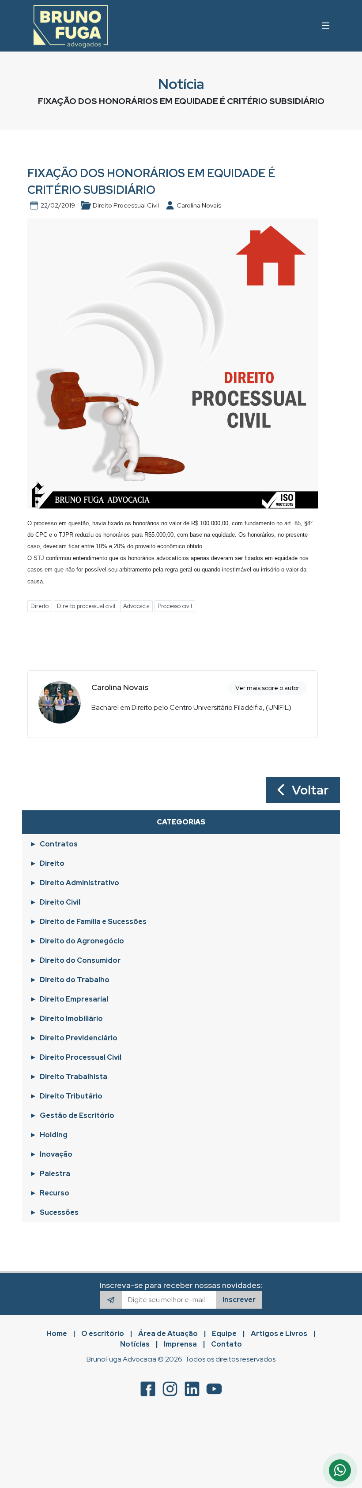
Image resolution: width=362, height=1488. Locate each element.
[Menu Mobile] (325, 25)
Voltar (308, 790)
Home (56, 1333)
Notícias (135, 1344)
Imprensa (180, 1344)
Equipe (224, 1333)
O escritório (102, 1333)
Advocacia (136, 606)
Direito (39, 606)
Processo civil (175, 606)
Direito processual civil (86, 606)
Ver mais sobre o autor (267, 688)
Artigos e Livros (279, 1333)
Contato (226, 1344)
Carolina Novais (119, 687)
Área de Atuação (168, 1333)
